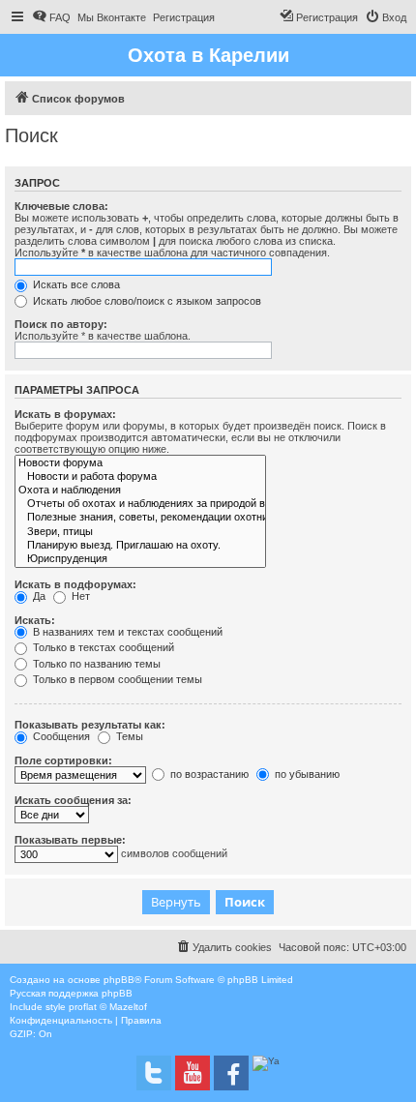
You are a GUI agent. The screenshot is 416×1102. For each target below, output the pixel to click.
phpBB (119, 979)
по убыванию (306, 774)
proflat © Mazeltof (108, 1006)
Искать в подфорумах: (75, 584)
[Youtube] (192, 1073)
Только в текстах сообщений (102, 647)
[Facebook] (231, 1073)
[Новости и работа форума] (140, 477)
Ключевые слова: (61, 206)
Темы (128, 736)
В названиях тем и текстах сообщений (126, 632)
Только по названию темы (95, 664)
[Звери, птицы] (140, 532)
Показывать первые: (70, 840)
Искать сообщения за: (73, 800)
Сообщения (60, 736)
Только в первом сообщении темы (116, 679)
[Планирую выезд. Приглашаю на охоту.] (140, 545)
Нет (79, 596)
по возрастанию (208, 774)
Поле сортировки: (63, 760)
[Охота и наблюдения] (140, 490)
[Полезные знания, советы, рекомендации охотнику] (140, 517)
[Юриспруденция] (140, 559)
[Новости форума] (140, 463)
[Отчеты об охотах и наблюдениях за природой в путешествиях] (140, 504)
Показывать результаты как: (90, 724)
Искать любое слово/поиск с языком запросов (145, 301)
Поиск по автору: (61, 324)
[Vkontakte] (153, 1073)
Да (37, 596)
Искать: (35, 620)
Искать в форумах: (65, 414)
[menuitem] (51, 17)
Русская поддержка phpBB (71, 993)
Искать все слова (75, 284)
